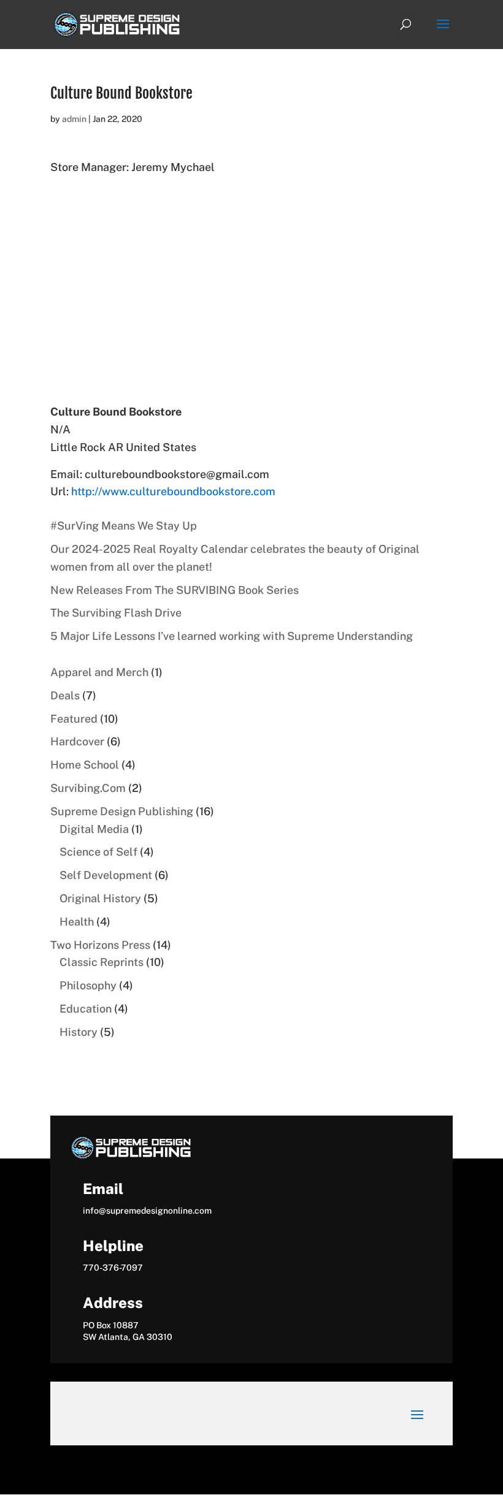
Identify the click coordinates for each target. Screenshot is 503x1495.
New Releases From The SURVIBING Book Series (174, 590)
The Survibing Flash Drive (116, 612)
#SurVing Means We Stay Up (123, 525)
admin (74, 119)
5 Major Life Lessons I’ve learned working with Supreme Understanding (231, 636)
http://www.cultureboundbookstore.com (173, 491)
